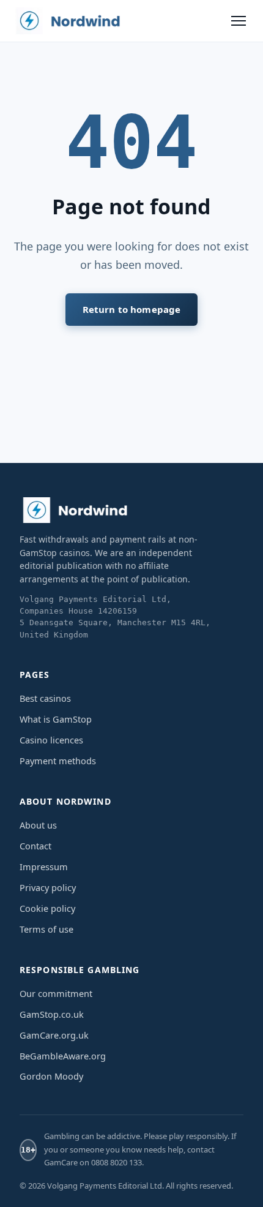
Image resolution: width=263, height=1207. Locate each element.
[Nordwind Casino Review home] (68, 20)
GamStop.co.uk (52, 1014)
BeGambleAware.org (63, 1056)
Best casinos (45, 698)
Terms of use (46, 929)
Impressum (44, 866)
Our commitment (56, 993)
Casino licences (51, 740)
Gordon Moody (51, 1076)
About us (38, 825)
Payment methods (58, 760)
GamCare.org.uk (54, 1035)
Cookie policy (47, 908)
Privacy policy (48, 887)
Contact (35, 846)
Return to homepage (132, 309)
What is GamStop (56, 719)
